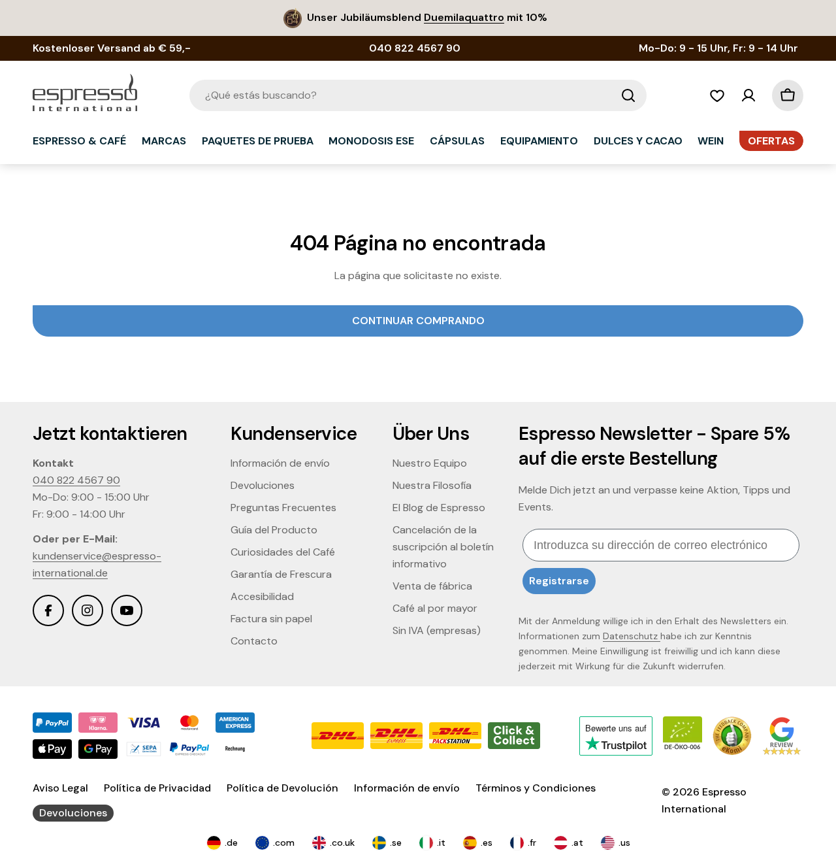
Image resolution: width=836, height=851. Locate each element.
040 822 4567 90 (76, 480)
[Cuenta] (748, 95)
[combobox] (418, 95)
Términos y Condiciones (535, 788)
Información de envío (407, 788)
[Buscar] (628, 95)
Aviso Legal (60, 788)
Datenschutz (631, 636)
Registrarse (559, 581)
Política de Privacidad (157, 788)
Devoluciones (73, 813)
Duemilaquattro (464, 17)
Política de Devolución (282, 788)
